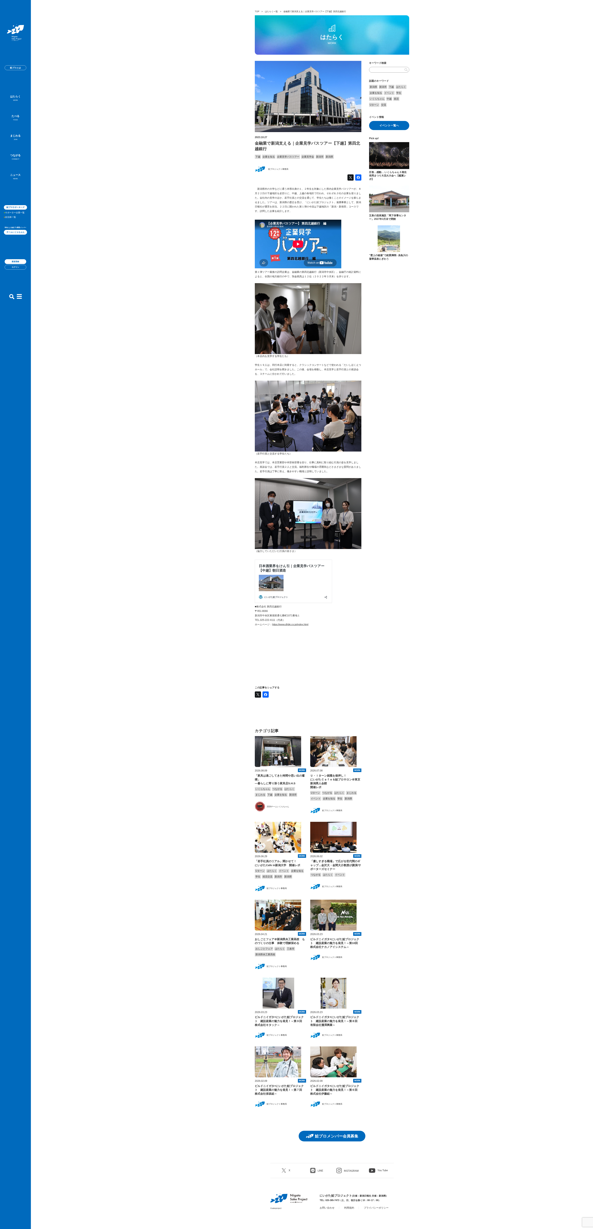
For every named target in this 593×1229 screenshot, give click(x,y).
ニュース (15, 176)
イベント (316, 798)
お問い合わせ (327, 1207)
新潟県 (329, 156)
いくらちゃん (262, 789)
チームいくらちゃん (15, 232)
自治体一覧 (10, 217)
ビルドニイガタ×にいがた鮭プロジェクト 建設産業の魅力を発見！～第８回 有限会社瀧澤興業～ (335, 1021)
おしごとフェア (264, 948)
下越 (257, 156)
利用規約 (349, 1207)
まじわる (15, 137)
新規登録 (15, 261)
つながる (15, 157)
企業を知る (269, 156)
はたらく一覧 (271, 11)
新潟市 (320, 156)
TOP (257, 11)
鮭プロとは (15, 67)
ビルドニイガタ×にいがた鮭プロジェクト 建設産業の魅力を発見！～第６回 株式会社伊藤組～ (335, 1089)
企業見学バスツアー (288, 156)
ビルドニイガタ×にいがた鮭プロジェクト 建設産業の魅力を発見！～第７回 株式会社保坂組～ (280, 1089)
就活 (396, 98)
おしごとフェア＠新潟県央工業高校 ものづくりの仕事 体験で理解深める (280, 941)
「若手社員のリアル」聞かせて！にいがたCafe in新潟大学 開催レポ (277, 863)
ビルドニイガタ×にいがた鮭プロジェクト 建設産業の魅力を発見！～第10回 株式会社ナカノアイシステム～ (335, 943)
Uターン (315, 793)
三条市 (290, 948)
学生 (339, 798)
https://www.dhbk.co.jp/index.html (290, 624)
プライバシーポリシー (376, 1207)
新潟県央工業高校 (265, 954)
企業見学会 (308, 156)
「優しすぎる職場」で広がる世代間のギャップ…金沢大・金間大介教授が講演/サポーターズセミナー (335, 865)
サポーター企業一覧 (15, 212)
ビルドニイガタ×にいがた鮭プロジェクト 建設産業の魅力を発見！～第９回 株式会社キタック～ (280, 1021)
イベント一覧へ (389, 125)
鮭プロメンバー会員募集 (336, 1136)
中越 (389, 98)
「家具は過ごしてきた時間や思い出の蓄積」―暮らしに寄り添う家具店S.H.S (280, 779)
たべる (15, 118)
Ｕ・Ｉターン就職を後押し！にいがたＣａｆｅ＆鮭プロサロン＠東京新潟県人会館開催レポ (335, 781)
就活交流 (267, 876)
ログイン (15, 267)
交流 (383, 104)
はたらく (15, 98)
